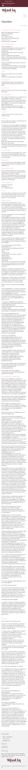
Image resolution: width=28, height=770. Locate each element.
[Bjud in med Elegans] (14, 10)
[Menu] (25, 16)
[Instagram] (5, 747)
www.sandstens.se (5, 40)
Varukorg (8, 1)
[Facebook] (3, 747)
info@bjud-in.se (6, 740)
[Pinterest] (7, 747)
